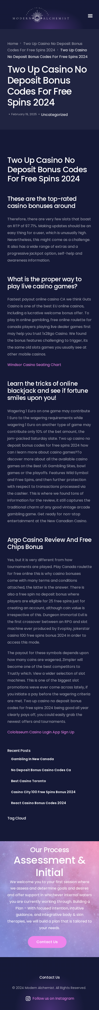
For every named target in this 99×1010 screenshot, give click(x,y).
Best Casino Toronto (28, 781)
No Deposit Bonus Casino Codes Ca (41, 770)
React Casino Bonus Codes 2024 (38, 803)
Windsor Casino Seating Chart (34, 364)
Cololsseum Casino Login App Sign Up (40, 732)
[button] (90, 15)
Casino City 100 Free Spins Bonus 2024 (43, 792)
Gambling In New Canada (32, 759)
